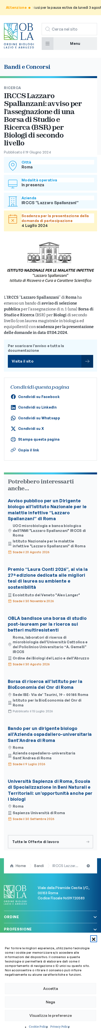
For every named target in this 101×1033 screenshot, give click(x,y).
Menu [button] (75, 43)
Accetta (50, 988)
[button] (93, 938)
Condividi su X (31, 428)
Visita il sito (23, 361)
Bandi (39, 866)
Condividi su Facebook (39, 397)
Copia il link (28, 450)
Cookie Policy (38, 1026)
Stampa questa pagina (39, 439)
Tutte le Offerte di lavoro (35, 842)
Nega (50, 1002)
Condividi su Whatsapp (39, 418)
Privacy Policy (59, 1026)
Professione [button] (18, 929)
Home (21, 866)
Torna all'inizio (88, 865)
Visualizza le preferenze (50, 1015)
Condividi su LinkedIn (37, 407)
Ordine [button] (11, 917)
